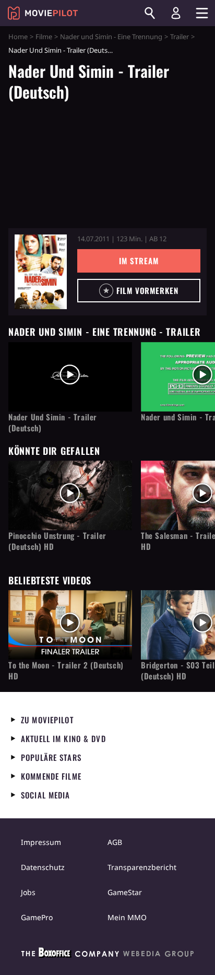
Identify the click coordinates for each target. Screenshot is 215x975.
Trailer (179, 36)
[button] (138, 290)
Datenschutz (43, 867)
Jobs (28, 892)
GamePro (37, 917)
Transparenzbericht (142, 867)
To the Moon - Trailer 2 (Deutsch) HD (66, 671)
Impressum (41, 842)
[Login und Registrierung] (176, 13)
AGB (115, 842)
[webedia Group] (107, 954)
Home (18, 36)
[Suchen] (150, 13)
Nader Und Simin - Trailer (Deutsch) (52, 422)
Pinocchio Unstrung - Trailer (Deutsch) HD (57, 541)
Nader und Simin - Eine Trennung (111, 36)
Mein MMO (127, 917)
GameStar (125, 892)
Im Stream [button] (138, 260)
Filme (43, 36)
